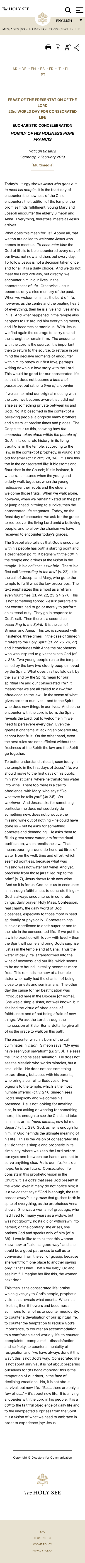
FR (51, 69)
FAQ (42, 1531)
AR (14, 69)
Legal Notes (42, 1538)
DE (24, 69)
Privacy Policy (42, 1550)
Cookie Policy (42, 1544)
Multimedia (42, 165)
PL (67, 69)
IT (59, 69)
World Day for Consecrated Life (50, 29)
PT (43, 74)
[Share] (77, 48)
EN (33, 69)
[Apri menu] (79, 10)
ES (42, 69)
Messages (10, 29)
